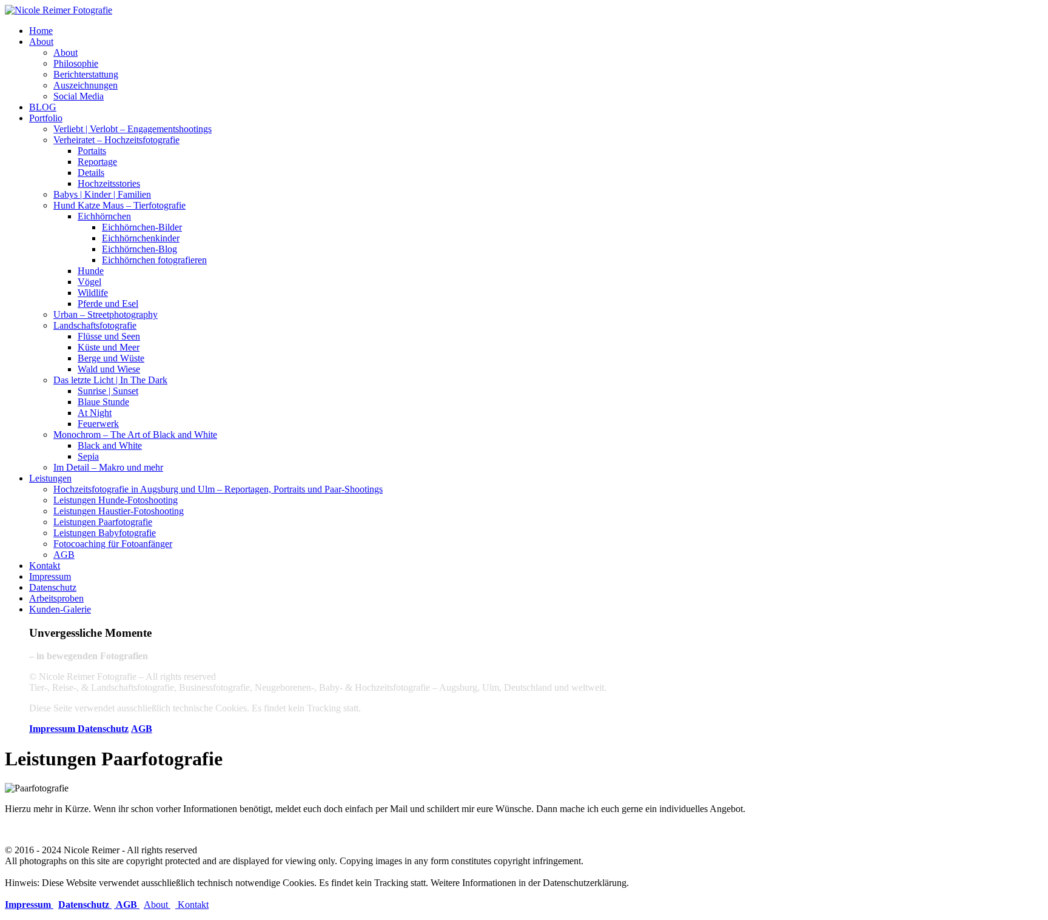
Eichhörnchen (104, 216)
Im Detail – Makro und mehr (108, 467)
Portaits (92, 151)
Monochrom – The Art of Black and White (135, 434)
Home (41, 30)
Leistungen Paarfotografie (102, 522)
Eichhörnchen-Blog (139, 249)
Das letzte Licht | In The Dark (110, 380)
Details (91, 172)
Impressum (50, 576)
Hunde (91, 271)
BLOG (42, 107)
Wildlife (93, 292)
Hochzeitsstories (109, 183)
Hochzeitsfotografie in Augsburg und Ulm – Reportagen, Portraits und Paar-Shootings (218, 489)
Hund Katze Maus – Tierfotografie (119, 205)
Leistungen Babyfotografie (104, 533)
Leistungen (50, 478)
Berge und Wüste (111, 358)
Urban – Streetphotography (105, 314)
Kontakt (44, 565)
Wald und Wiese (109, 369)
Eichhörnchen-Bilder (142, 227)
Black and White (110, 445)
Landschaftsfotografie (94, 325)
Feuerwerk (98, 423)
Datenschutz (52, 587)
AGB (64, 554)
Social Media (78, 96)
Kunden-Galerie (60, 609)
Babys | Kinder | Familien (102, 194)
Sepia (88, 456)
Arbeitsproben (56, 598)
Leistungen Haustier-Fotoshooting (118, 511)
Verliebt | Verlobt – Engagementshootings (132, 129)
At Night (95, 413)
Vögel (89, 282)
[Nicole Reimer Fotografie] (58, 10)
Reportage (97, 161)
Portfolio (45, 118)
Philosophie (75, 63)
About (41, 41)
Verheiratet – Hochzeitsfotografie (116, 140)
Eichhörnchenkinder (141, 238)
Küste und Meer (108, 347)
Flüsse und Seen (109, 336)
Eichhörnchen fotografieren (154, 260)
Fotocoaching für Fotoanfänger (112, 544)
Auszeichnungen (85, 85)
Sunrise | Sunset (108, 391)
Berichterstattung (85, 74)
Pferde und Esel (108, 303)
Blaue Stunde (103, 402)
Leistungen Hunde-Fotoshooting (115, 500)
